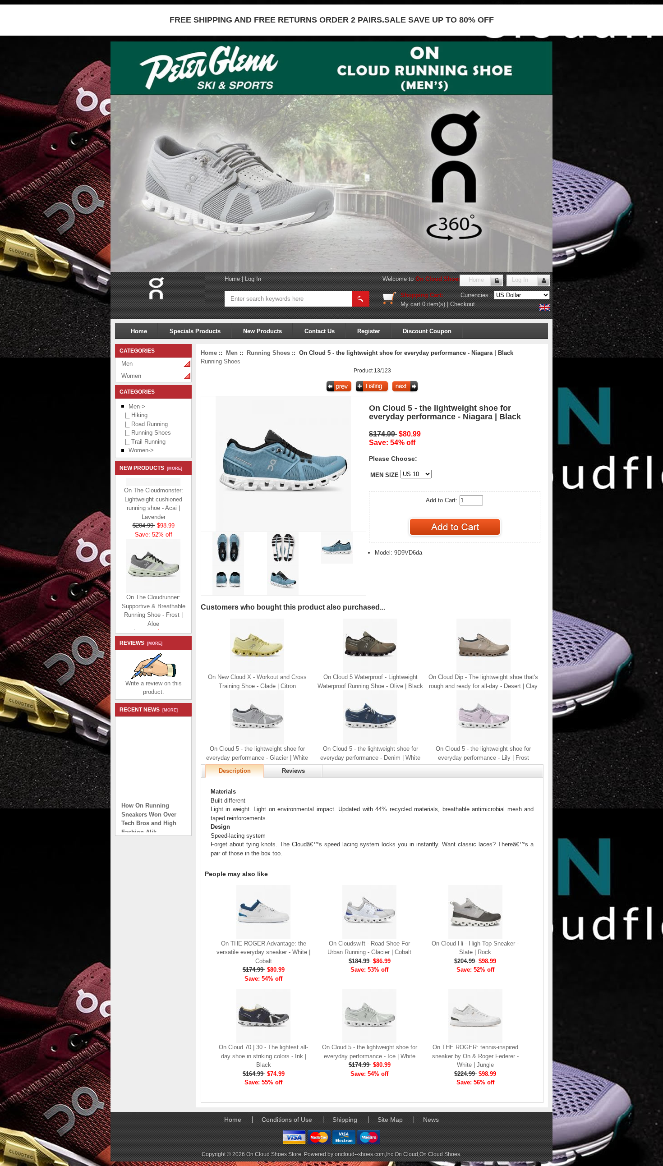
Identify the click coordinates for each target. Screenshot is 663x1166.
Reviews (293, 770)
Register (368, 331)
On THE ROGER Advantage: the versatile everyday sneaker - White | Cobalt (263, 952)
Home (232, 278)
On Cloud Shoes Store (446, 278)
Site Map (390, 1119)
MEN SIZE (384, 475)
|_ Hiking (134, 415)
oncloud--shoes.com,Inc (365, 1154)
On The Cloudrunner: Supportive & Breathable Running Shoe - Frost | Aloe (153, 599)
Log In (253, 278)
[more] (173, 468)
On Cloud (406, 1154)
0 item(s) (433, 304)
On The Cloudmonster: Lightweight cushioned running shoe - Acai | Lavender (153, 493)
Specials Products (195, 331)
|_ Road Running (144, 424)
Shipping (344, 1119)
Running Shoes (268, 352)
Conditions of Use (287, 1119)
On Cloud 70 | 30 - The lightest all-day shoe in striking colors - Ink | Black (263, 1056)
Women (131, 375)
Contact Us (319, 331)
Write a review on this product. (153, 688)
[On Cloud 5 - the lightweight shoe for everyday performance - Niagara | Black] (283, 529)
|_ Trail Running (143, 441)
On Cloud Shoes (439, 1154)
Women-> (141, 450)
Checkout (462, 304)
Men (127, 363)
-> (137, 406)
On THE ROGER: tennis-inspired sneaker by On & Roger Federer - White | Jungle (475, 1056)
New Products (262, 331)
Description (235, 770)
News (431, 1119)
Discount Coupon (427, 331)
